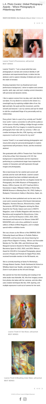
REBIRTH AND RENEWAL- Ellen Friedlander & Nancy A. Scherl (19, 18)
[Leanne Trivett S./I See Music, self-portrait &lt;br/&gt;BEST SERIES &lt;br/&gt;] (23, 311)
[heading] (23, 10)
